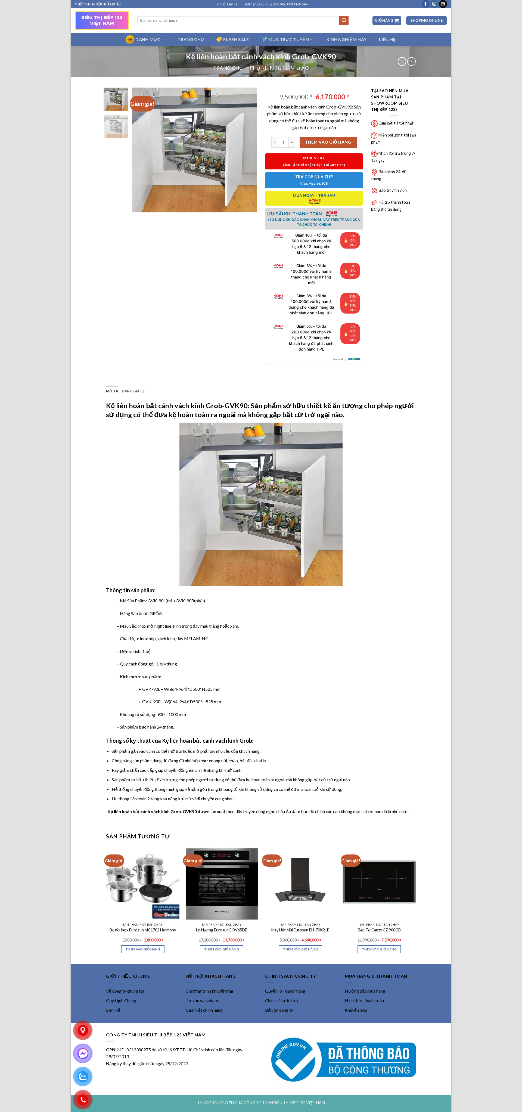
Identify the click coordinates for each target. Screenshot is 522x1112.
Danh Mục (147, 39)
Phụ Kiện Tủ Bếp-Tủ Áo (279, 68)
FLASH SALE (236, 39)
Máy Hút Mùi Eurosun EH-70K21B (300, 930)
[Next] (248, 149)
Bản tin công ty (279, 1009)
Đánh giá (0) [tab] (133, 391)
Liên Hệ (113, 1009)
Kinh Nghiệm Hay (347, 39)
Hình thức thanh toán (364, 1000)
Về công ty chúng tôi (125, 990)
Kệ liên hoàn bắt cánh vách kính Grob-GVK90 (177, 405)
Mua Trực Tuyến (288, 39)
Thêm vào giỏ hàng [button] (142, 949)
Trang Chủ (191, 39)
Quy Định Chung (121, 1000)
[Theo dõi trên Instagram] (434, 4)
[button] (386, 20)
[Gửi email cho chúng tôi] (443, 4)
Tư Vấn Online (226, 4)
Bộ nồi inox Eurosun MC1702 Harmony (143, 930)
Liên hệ (387, 39)
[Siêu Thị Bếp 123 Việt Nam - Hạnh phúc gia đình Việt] (102, 20)
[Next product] (402, 61)
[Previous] (141, 149)
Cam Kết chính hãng (204, 1009)
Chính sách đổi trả (281, 1000)
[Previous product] (411, 61)
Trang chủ (228, 68)
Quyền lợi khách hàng (285, 990)
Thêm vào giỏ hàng (328, 142)
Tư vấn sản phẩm (202, 1000)
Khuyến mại (356, 1009)
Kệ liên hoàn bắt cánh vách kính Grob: (207, 740)
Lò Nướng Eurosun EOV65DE (221, 930)
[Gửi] (344, 20)
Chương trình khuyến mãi (209, 990)
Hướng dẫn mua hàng (365, 990)
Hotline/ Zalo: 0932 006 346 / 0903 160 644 (275, 4)
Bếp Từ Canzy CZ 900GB (379, 930)
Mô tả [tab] (112, 391)
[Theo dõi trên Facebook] (426, 4)
